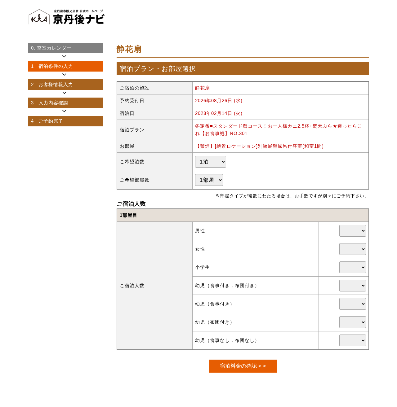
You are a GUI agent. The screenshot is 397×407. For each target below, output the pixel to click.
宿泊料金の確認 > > (243, 366)
